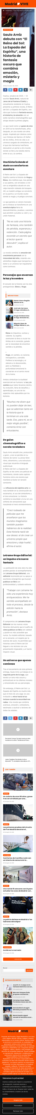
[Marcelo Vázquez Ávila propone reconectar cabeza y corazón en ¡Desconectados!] (7, 995)
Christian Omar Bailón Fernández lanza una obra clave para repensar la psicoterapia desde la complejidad (22, 1001)
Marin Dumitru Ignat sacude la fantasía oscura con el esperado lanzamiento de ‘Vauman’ (22, 1016)
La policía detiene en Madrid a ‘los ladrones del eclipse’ (17, 920)
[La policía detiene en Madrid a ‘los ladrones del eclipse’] (18, 905)
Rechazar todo (18, 1111)
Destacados (9, 10)
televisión (7, 947)
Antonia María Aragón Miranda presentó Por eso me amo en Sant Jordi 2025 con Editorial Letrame (22, 1009)
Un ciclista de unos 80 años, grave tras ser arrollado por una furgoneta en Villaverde (17, 797)
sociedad (7, 855)
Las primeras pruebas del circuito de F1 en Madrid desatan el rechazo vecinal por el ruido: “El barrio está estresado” (17, 828)
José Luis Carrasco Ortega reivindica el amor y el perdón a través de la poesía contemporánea (21, 309)
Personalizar (18, 1105)
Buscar (5, 968)
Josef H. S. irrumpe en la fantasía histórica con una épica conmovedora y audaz (23, 986)
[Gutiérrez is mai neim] (18, 935)
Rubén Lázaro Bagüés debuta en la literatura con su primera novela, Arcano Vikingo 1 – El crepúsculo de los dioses (22, 301)
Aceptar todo (18, 1100)
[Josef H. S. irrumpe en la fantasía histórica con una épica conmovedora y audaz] (7, 987)
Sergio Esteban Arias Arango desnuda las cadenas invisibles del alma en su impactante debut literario (22, 317)
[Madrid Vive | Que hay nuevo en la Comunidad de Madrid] (16, 4)
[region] (18, 1095)
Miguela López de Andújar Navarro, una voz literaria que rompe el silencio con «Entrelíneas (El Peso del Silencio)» (22, 324)
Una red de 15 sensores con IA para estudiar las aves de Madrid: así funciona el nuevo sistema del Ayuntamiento (17, 890)
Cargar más (18, 959)
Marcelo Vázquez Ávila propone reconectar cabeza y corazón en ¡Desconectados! (21, 993)
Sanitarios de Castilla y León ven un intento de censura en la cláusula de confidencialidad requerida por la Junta (17, 859)
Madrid (6, 793)
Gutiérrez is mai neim (12, 950)
